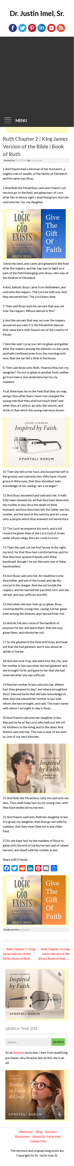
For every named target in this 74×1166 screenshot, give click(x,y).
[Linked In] (41, 31)
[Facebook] (12, 31)
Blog (39, 1131)
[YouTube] (51, 31)
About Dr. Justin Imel (46, 1136)
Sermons (51, 1131)
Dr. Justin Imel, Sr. (37, 13)
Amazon (18, 1052)
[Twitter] (22, 31)
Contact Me (38, 1141)
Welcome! (26, 1131)
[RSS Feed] (61, 31)
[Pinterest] (32, 31)
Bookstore (22, 1136)
